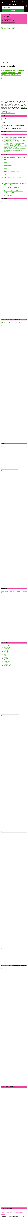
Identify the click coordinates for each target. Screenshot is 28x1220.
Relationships (7, 661)
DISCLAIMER (7, 19)
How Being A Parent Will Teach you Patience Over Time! (13, 191)
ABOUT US (7, 14)
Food (5, 654)
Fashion (6, 650)
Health (5, 162)
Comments (4, 111)
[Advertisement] (14, 47)
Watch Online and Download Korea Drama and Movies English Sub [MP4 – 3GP (12, 73)
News (5, 660)
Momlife (12, 188)
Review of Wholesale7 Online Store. (13, 177)
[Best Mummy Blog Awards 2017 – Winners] (12, 322)
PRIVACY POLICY (9, 20)
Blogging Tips (7, 647)
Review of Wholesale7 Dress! (11, 171)
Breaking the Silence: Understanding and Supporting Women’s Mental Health (14, 143)
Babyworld (6, 188)
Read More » (24, 108)
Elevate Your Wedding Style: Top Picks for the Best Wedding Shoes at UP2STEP (15, 146)
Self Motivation (18, 188)
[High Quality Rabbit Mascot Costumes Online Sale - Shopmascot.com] (14, 592)
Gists (5, 655)
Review (6, 168)
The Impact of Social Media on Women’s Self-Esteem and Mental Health (15, 138)
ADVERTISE (7, 16)
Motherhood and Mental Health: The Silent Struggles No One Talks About (14, 141)
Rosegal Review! (8, 165)
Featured (6, 651)
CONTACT (7, 17)
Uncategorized (7, 665)
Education (6, 648)
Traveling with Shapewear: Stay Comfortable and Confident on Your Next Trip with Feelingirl (15, 150)
